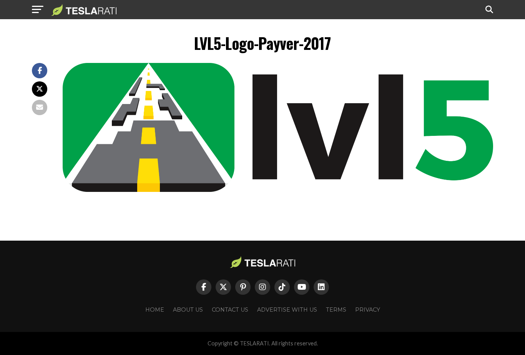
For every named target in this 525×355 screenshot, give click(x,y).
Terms (336, 309)
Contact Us (230, 309)
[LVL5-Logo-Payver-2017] (278, 189)
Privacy (367, 309)
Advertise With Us (287, 309)
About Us (188, 309)
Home (154, 309)
